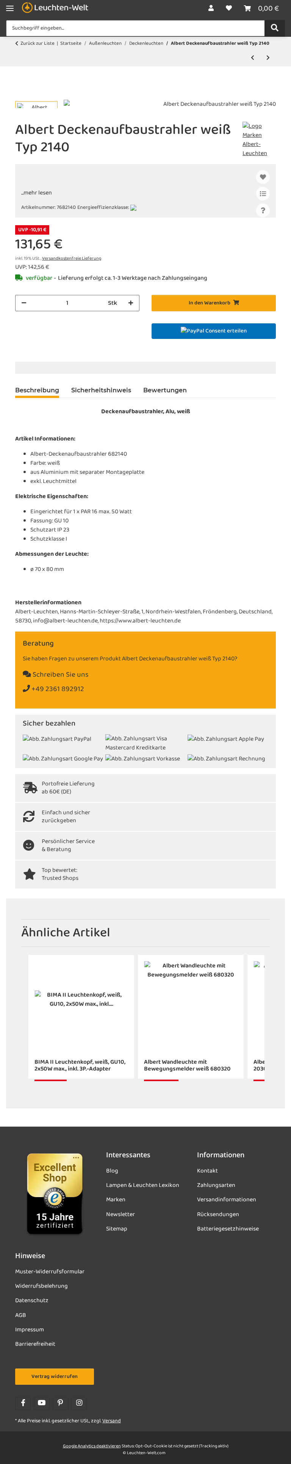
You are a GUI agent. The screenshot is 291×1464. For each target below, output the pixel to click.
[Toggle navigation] (10, 8)
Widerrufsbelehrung (41, 1286)
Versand (111, 1421)
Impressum (29, 1330)
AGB (20, 1315)
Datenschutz (31, 1301)
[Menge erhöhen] (130, 303)
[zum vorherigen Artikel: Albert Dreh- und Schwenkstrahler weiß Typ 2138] (252, 58)
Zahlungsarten (216, 1185)
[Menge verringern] (24, 303)
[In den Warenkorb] (21, 95)
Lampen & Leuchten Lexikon (142, 1185)
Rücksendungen (218, 1214)
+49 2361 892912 (57, 689)
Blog (112, 1171)
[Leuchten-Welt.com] (55, 8)
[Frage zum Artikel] (263, 210)
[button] (211, 8)
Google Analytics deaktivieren (92, 1446)
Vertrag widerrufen (54, 1376)
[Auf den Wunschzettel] (263, 177)
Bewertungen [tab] (165, 390)
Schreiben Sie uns (60, 674)
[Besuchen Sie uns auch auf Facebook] (23, 1403)
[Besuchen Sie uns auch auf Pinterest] (60, 1403)
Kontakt (207, 1171)
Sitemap (116, 1229)
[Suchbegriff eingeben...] (274, 28)
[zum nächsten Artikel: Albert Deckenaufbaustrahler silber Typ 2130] (268, 58)
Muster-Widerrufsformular (49, 1272)
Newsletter (120, 1214)
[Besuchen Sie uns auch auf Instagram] (79, 1403)
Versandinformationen (226, 1200)
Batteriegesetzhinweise (228, 1229)
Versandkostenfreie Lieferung (71, 258)
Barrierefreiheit (35, 1344)
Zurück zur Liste (37, 43)
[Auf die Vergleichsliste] (263, 194)
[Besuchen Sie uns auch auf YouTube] (41, 1403)
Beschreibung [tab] (37, 390)
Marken (115, 1200)
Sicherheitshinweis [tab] (101, 390)
